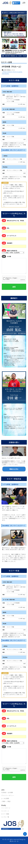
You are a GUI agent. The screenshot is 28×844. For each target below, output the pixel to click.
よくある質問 (5, 798)
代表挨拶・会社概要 (7, 792)
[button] (25, 834)
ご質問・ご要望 (5, 801)
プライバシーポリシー (7, 795)
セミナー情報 (5, 814)
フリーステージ (5, 808)
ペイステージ (5, 811)
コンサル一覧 (5, 817)
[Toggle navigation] (24, 3)
